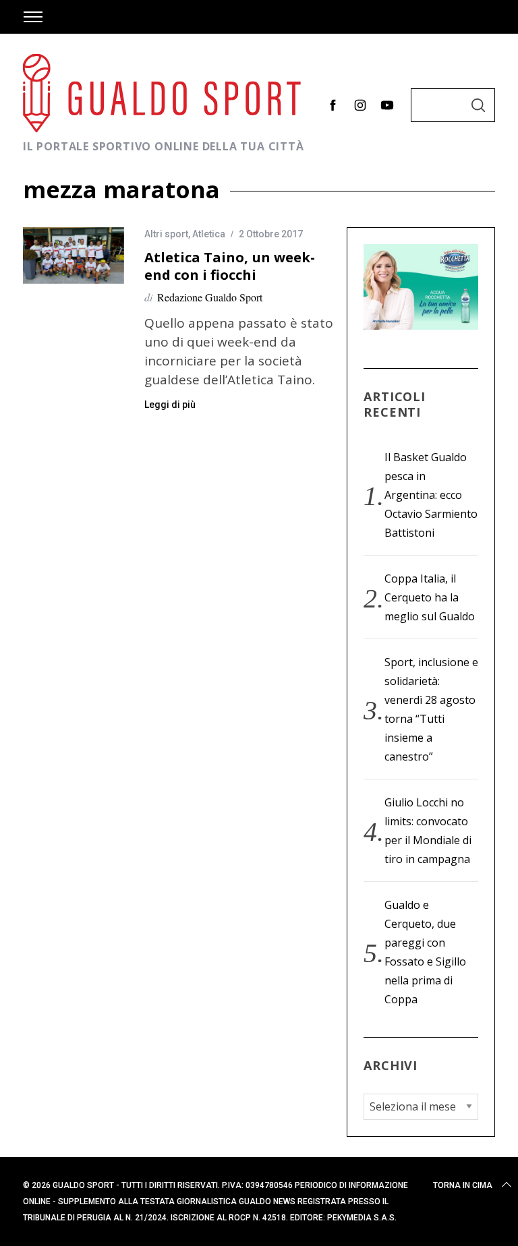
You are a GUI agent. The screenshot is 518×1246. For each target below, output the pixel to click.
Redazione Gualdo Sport (209, 297)
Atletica (208, 234)
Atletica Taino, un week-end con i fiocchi (229, 265)
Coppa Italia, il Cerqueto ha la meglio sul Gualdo (429, 597)
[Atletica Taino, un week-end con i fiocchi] (73, 255)
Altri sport (166, 234)
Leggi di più (170, 404)
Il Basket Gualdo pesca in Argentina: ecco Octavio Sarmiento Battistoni (431, 495)
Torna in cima (462, 1185)
